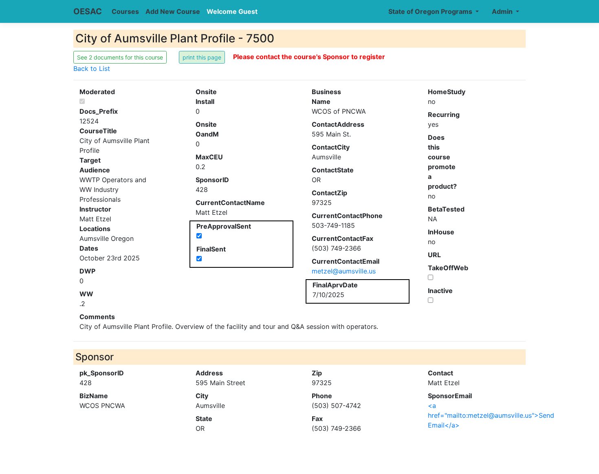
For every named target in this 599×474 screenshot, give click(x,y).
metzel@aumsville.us (344, 271)
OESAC (87, 11)
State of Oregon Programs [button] (431, 11)
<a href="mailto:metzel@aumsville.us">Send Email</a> (491, 415)
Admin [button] (503, 11)
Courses (125, 11)
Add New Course (172, 11)
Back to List (91, 68)
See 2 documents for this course (120, 57)
